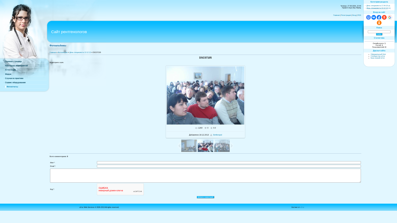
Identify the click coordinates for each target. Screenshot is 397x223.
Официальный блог (378, 54)
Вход (354, 15)
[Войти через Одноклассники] (379, 22)
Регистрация (346, 15)
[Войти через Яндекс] (384, 17)
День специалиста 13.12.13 (80, 52)
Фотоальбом (63, 52)
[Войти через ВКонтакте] (373, 17)
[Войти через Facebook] (379, 17)
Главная (336, 15)
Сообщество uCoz (378, 56)
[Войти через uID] (368, 17)
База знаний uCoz (378, 58)
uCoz (302, 207)
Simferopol (217, 135)
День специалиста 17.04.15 (377, 6)
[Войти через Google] (389, 17)
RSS (359, 15)
